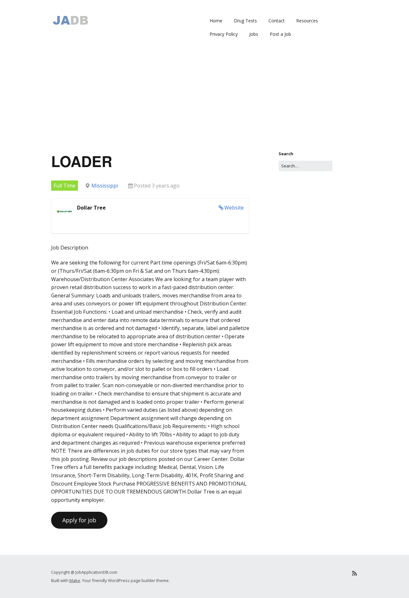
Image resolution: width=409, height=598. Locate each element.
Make (74, 580)
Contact (276, 21)
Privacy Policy (224, 34)
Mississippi (104, 185)
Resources (307, 21)
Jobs (253, 34)
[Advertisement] (204, 102)
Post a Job (280, 34)
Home (216, 21)
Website (234, 207)
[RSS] (354, 573)
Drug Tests (245, 21)
